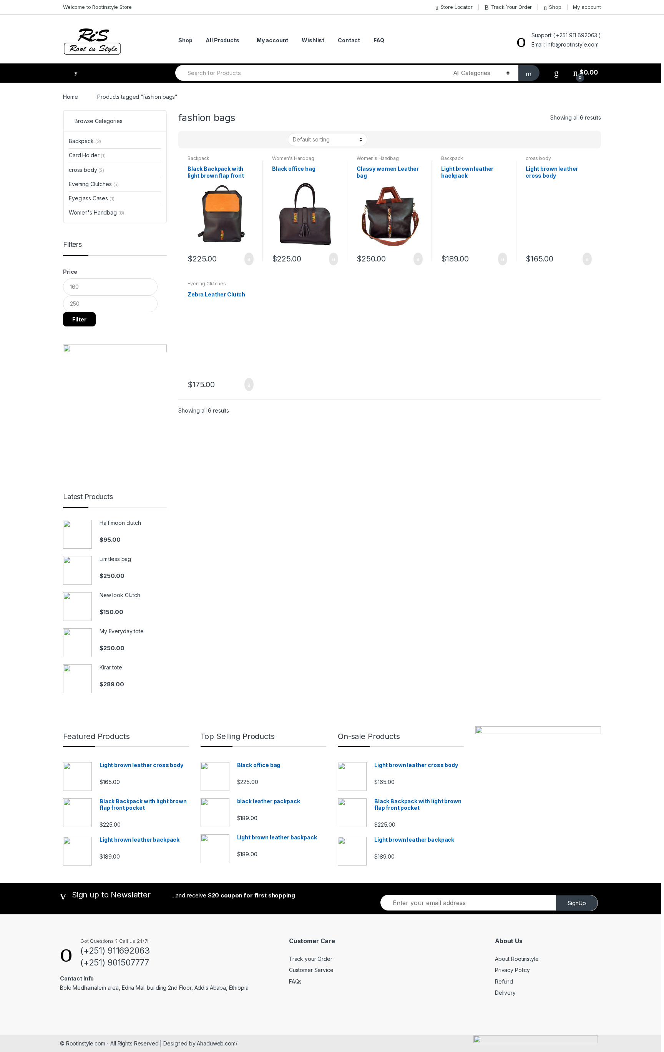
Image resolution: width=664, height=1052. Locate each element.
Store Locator (457, 7)
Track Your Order (511, 7)
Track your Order (310, 958)
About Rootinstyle (517, 958)
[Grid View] (188, 139)
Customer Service (311, 970)
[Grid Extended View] (200, 139)
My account (587, 7)
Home (70, 96)
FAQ (379, 40)
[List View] (211, 139)
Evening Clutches (207, 283)
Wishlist (313, 40)
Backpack (198, 158)
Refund (504, 981)
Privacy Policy (512, 970)
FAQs (295, 981)
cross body (538, 158)
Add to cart (247, 259)
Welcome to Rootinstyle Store (97, 7)
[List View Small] (222, 139)
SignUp (577, 903)
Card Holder (87, 155)
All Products (222, 40)
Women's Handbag (293, 158)
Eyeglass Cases (92, 198)
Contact (349, 40)
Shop (555, 7)
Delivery (505, 992)
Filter (79, 319)
